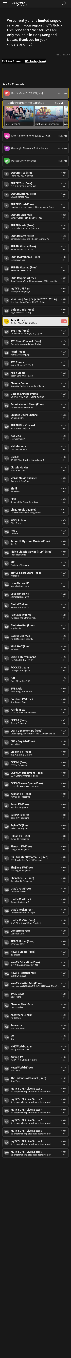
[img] (19, 4)
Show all (59, 103)
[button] (35, 93)
